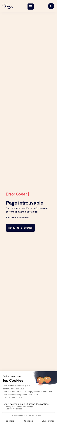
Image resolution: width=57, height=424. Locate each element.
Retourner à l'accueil (20, 228)
